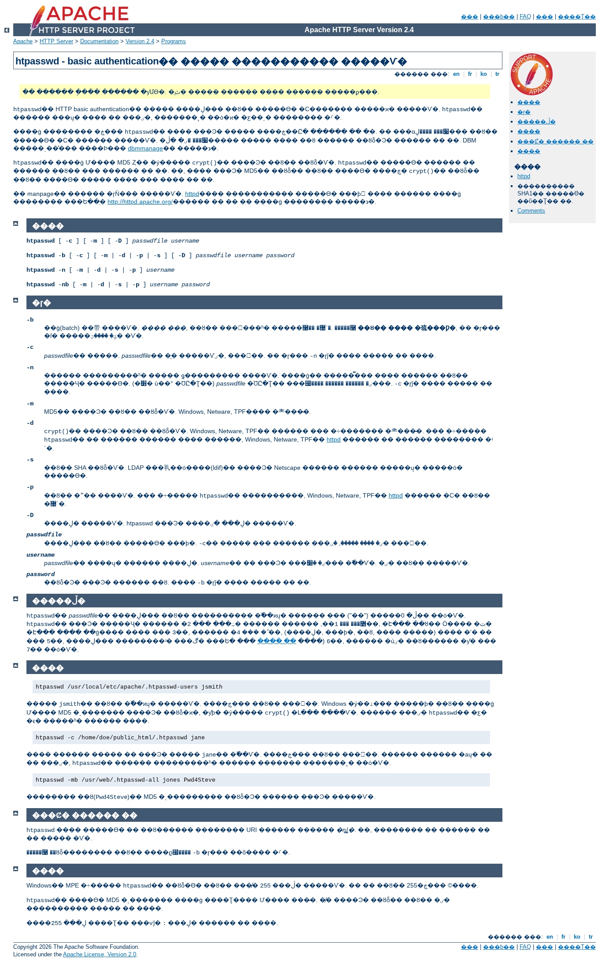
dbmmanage (145, 148)
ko (484, 74)
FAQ (525, 16)
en (456, 74)
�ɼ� (524, 112)
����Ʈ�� (577, 16)
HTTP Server (56, 41)
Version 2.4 (140, 41)
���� (528, 102)
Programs (173, 41)
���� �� (276, 640)
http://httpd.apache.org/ (140, 201)
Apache (23, 41)
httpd (192, 193)
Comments (531, 210)
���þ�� (499, 16)
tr (497, 74)
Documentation (99, 41)
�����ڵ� (536, 121)
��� (469, 16)
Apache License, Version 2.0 (99, 954)
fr (470, 74)
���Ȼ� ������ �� (555, 141)
